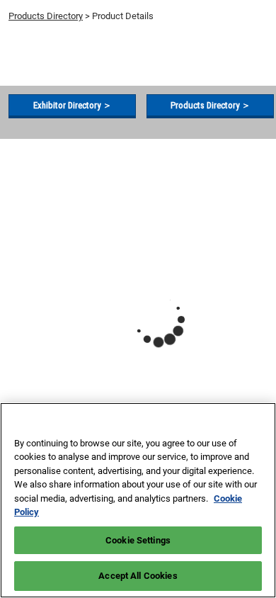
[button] (72, 105)
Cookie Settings (138, 540)
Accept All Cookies (137, 575)
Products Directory (45, 16)
